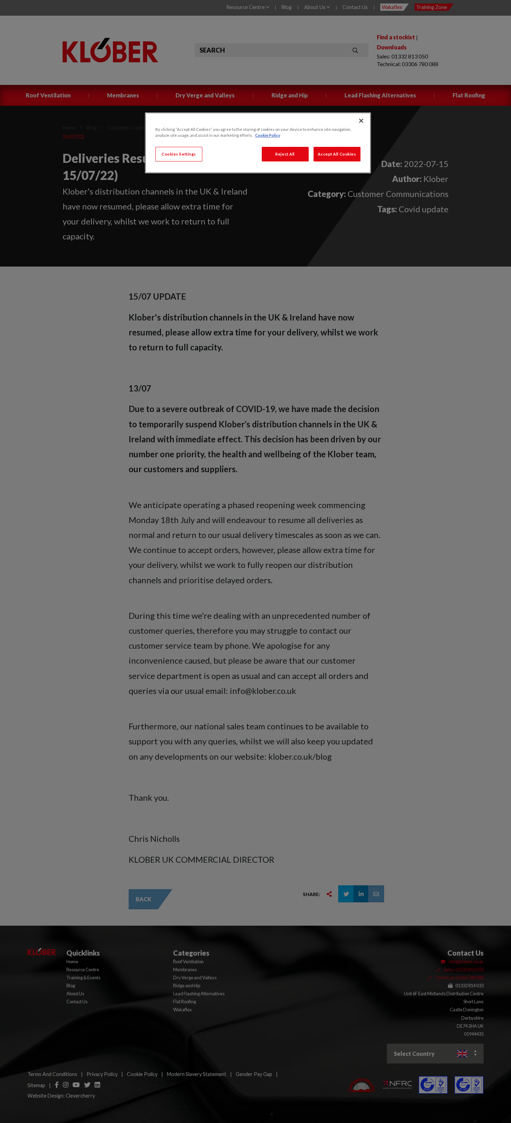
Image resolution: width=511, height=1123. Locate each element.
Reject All (285, 154)
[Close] (361, 120)
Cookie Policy (267, 135)
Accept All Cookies (337, 154)
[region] (258, 142)
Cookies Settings (179, 154)
